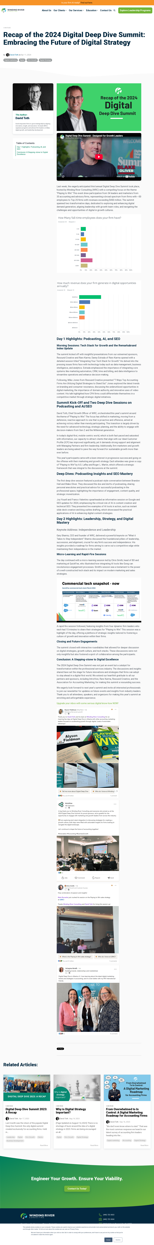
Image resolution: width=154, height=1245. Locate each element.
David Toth (14, 55)
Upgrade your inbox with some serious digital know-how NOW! (87, 703)
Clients (40, 1137)
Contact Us (106, 10)
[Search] (114, 10)
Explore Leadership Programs (135, 10)
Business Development (15, 1141)
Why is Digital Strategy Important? (71, 1110)
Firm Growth (32, 60)
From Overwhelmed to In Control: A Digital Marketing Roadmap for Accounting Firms (126, 1112)
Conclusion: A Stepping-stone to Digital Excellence (32, 153)
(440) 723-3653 (108, 1215)
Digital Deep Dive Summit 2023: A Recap (26, 1110)
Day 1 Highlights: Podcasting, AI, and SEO (31, 148)
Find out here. (87, 2)
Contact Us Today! (77, 1188)
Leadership (11, 1137)
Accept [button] (108, 1240)
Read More (44, 1145)
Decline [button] (118, 1240)
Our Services (75, 10)
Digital (22, 60)
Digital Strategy (45, 60)
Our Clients (59, 10)
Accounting (127, 1140)
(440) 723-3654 (108, 1219)
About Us (46, 10)
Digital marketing (11, 60)
